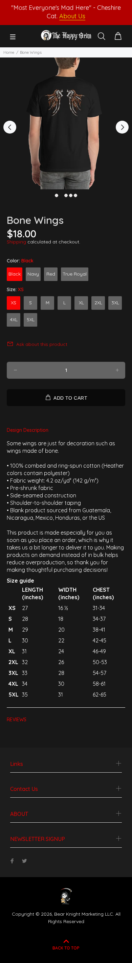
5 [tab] (75, 195)
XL (81, 303)
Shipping (16, 242)
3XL (115, 303)
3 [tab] (66, 195)
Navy (33, 274)
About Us (72, 16)
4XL (14, 319)
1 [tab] (56, 195)
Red (50, 274)
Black (14, 274)
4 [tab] (70, 195)
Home (8, 52)
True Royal (75, 274)
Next (122, 127)
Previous (9, 127)
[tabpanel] (66, 123)
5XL (31, 319)
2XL (98, 303)
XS (13, 303)
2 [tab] (61, 195)
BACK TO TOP (66, 947)
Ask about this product (41, 344)
